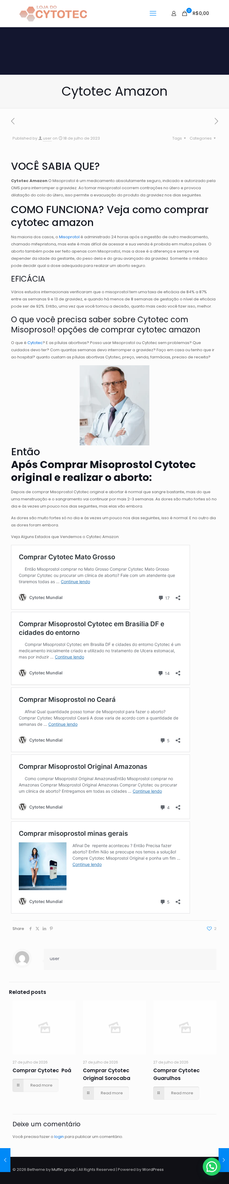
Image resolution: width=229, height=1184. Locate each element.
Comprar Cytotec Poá (42, 1070)
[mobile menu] (153, 13)
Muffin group (64, 1169)
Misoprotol (69, 237)
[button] (212, 1167)
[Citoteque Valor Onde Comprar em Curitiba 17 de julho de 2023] (5, 1160)
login (59, 1136)
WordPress (153, 1169)
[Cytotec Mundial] (53, 13)
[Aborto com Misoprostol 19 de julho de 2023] (224, 1160)
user (47, 138)
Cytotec (35, 343)
